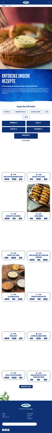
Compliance (29, 415)
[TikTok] (6, 430)
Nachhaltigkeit (30, 413)
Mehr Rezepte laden (26, 381)
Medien (3, 413)
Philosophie (29, 418)
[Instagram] (8, 430)
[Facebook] (3, 430)
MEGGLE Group (5, 417)
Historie (29, 417)
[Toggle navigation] (3, 2)
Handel (3, 415)
